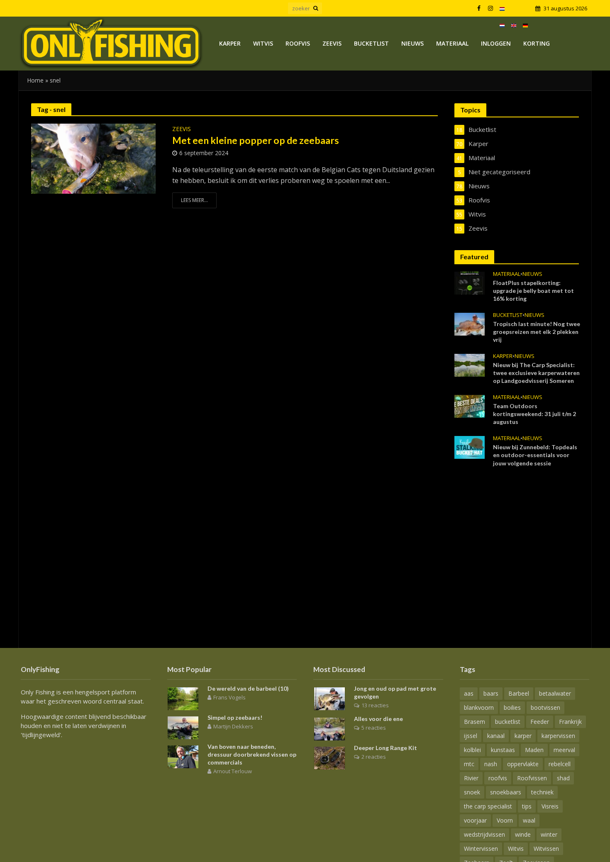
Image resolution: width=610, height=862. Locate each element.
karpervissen (558, 736)
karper (523, 736)
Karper (230, 43)
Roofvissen (532, 778)
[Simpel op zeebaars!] (183, 727)
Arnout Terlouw (232, 771)
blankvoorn (479, 707)
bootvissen (545, 707)
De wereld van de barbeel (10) (248, 688)
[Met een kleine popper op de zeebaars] (93, 158)
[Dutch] (502, 8)
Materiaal (452, 43)
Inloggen (496, 43)
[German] (525, 25)
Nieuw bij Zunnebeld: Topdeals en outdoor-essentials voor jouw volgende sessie (535, 454)
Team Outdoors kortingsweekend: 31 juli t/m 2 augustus (534, 413)
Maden (534, 750)
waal (529, 820)
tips (527, 806)
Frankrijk (570, 722)
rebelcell (560, 764)
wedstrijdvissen (484, 834)
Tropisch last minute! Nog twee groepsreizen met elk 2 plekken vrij (536, 331)
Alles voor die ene (378, 718)
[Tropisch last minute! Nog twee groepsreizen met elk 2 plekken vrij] (469, 323)
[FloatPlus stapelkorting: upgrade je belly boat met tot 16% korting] (469, 282)
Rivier (471, 778)
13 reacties (375, 705)
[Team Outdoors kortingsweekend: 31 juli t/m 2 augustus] (469, 406)
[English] (514, 25)
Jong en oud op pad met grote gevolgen (395, 692)
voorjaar (475, 820)
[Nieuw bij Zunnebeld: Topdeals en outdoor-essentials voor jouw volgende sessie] (469, 447)
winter (549, 834)
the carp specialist (488, 806)
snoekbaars (505, 792)
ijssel (470, 736)
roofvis (497, 778)
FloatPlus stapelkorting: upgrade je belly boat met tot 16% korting (533, 290)
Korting (536, 43)
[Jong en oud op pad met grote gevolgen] (329, 698)
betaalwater (555, 693)
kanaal (496, 736)
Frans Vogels (229, 697)
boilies (512, 707)
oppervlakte (523, 764)
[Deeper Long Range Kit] (329, 757)
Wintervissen (481, 848)
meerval (564, 750)
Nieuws (412, 43)
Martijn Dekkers (233, 726)
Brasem (474, 722)
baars (490, 693)
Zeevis (332, 43)
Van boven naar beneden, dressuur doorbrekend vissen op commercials (251, 754)
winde (523, 834)
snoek (472, 792)
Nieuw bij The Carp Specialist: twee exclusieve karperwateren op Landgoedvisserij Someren (536, 372)
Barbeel (518, 693)
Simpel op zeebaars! (234, 717)
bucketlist (507, 722)
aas (468, 693)
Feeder (539, 722)
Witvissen (546, 848)
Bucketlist (371, 43)
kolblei (472, 750)
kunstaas (503, 750)
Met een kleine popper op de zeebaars (255, 140)
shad (563, 778)
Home (35, 80)
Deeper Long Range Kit (385, 747)
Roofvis (297, 43)
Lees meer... (194, 200)
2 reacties (373, 756)
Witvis (263, 43)
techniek (542, 792)
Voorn (505, 820)
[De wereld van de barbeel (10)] (183, 698)
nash (490, 764)
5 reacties (373, 727)
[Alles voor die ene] (329, 728)
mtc (469, 764)
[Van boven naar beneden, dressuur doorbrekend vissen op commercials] (183, 756)
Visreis (550, 806)
